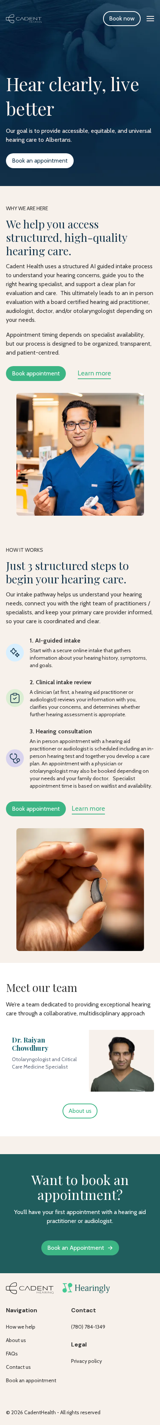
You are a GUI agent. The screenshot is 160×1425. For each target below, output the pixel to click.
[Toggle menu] (150, 18)
